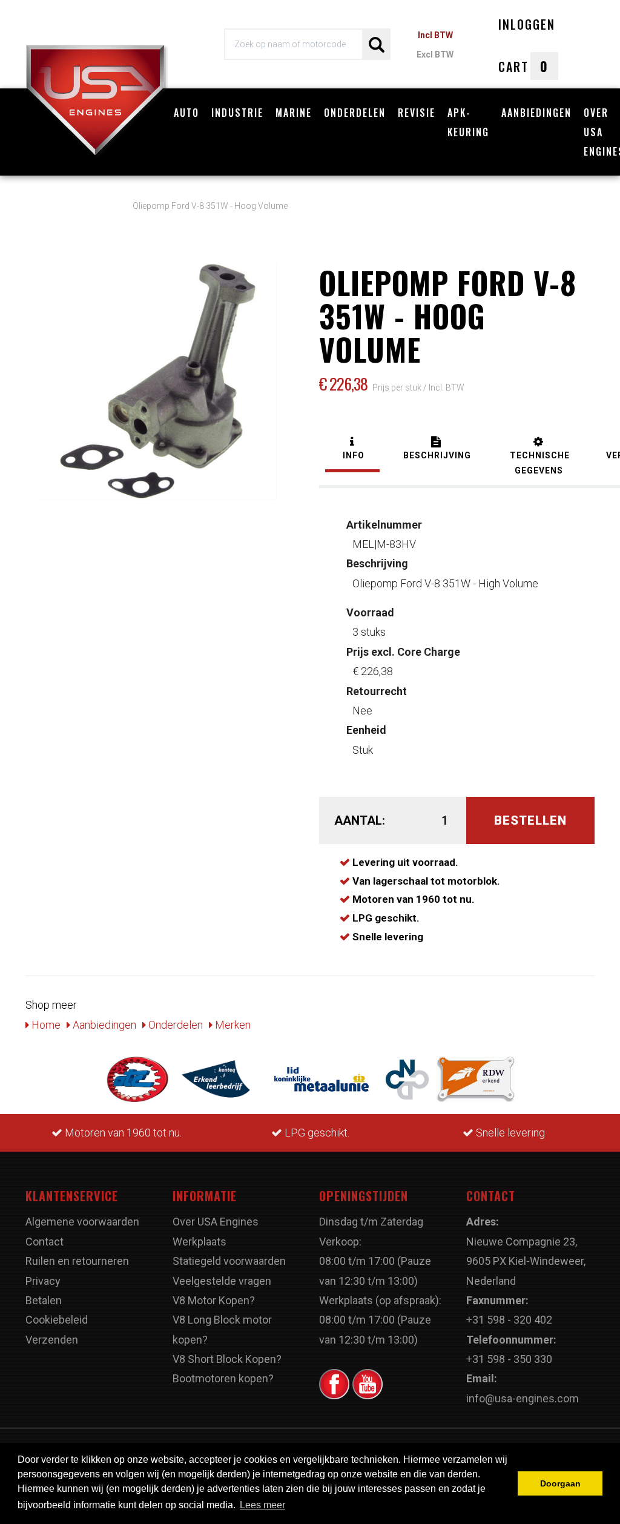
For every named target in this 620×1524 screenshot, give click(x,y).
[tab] (352, 449)
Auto (186, 112)
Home (45, 1024)
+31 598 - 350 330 (509, 1359)
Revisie (416, 112)
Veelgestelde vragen (222, 1281)
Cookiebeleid (56, 1319)
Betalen (43, 1300)
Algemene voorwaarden (82, 1221)
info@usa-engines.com (522, 1398)
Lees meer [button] (262, 1505)
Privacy (43, 1281)
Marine (293, 112)
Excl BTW (435, 54)
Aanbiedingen (536, 112)
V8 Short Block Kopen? (227, 1359)
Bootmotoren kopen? (223, 1378)
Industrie (237, 112)
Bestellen (530, 820)
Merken (232, 1024)
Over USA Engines (216, 1221)
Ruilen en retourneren (77, 1261)
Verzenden (51, 1339)
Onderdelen (355, 112)
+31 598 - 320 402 (509, 1319)
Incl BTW (435, 35)
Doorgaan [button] (560, 1483)
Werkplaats (199, 1241)
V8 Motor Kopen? (214, 1300)
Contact (44, 1241)
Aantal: (358, 820)
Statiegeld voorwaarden (229, 1261)
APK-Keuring (468, 122)
